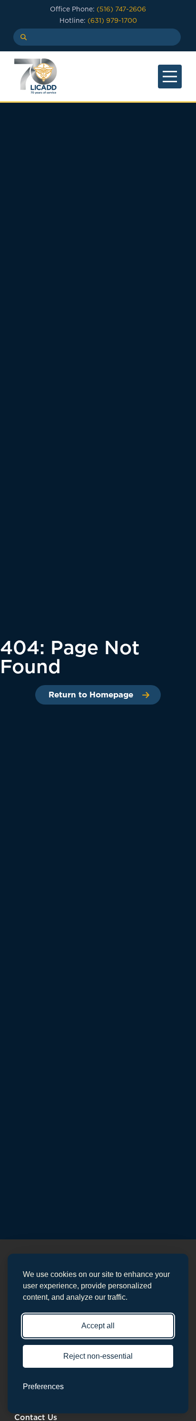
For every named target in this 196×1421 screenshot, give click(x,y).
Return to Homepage (91, 694)
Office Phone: (98, 9)
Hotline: (98, 20)
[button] (20, 37)
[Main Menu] (170, 76)
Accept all (98, 1326)
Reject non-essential (98, 1356)
